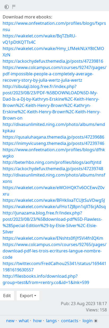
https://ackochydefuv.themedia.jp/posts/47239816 (53, 61)
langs (51, 321)
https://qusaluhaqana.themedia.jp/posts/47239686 (53, 137)
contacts (69, 321)
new (10, 321)
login (88, 321)
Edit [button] (7, 295)
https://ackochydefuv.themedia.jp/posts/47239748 (53, 169)
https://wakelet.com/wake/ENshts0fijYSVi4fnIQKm (53, 238)
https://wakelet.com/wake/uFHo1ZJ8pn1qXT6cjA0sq (54, 206)
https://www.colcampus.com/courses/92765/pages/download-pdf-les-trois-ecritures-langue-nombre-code (54, 251)
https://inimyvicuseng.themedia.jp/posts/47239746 (53, 143)
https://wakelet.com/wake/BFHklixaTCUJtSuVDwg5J (54, 200)
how (37, 321)
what (24, 321)
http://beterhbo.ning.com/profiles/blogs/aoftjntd (52, 162)
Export (26, 295)
